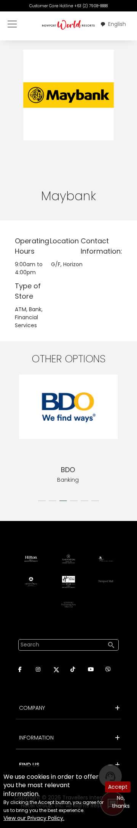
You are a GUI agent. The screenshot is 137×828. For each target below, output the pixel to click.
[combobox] (113, 24)
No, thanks (121, 802)
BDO (68, 469)
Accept (117, 787)
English (117, 24)
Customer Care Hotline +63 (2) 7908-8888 (68, 6)
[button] (42, 500)
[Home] (68, 24)
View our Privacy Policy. (33, 818)
